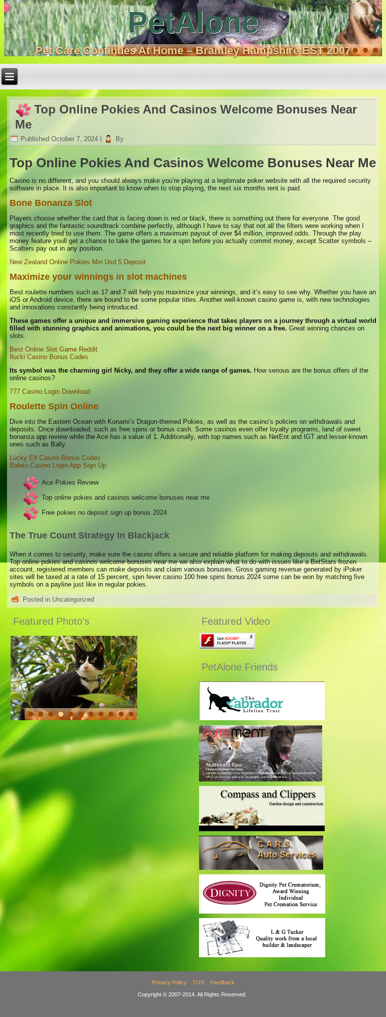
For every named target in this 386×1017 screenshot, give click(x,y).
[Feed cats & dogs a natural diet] (260, 779)
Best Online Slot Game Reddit (54, 349)
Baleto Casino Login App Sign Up (58, 465)
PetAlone (193, 22)
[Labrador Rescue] (262, 718)
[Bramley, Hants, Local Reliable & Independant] (261, 867)
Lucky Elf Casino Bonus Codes (55, 458)
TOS (198, 982)
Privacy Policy (169, 982)
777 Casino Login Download (50, 391)
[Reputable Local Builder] (262, 955)
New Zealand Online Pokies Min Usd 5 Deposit (78, 262)
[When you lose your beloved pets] (262, 911)
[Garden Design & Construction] (262, 829)
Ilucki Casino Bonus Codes (49, 357)
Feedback (222, 982)
